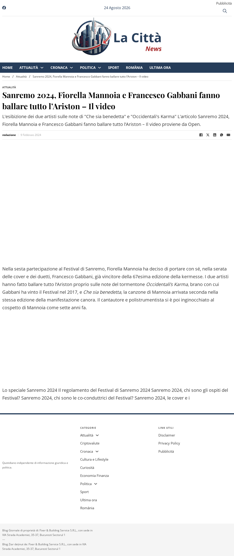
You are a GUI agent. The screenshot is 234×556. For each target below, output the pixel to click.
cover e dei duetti (31, 276)
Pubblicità (224, 3)
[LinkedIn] (214, 135)
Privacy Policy (169, 443)
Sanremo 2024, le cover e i (162, 398)
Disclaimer (166, 435)
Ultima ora (187, 59)
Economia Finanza (94, 475)
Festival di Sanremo (84, 269)
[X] (207, 135)
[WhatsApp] (221, 135)
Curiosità (87, 467)
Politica (115, 59)
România (161, 59)
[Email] (228, 135)
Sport (140, 59)
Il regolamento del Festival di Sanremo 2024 (104, 390)
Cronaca (86, 59)
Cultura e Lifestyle (94, 459)
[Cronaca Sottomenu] (98, 59)
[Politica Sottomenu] (126, 59)
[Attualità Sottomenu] (69, 59)
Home (34, 59)
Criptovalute (89, 443)
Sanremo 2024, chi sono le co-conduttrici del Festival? (77, 398)
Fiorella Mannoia (124, 269)
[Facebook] (200, 135)
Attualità (56, 59)
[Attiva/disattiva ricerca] (225, 11)
